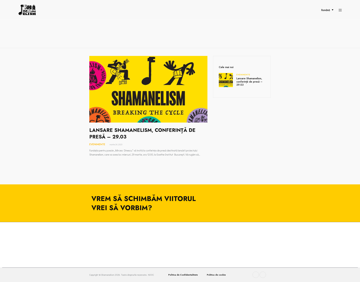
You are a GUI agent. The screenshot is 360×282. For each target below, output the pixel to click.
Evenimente (97, 144)
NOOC (151, 274)
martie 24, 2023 (116, 144)
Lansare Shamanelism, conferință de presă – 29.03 (142, 133)
